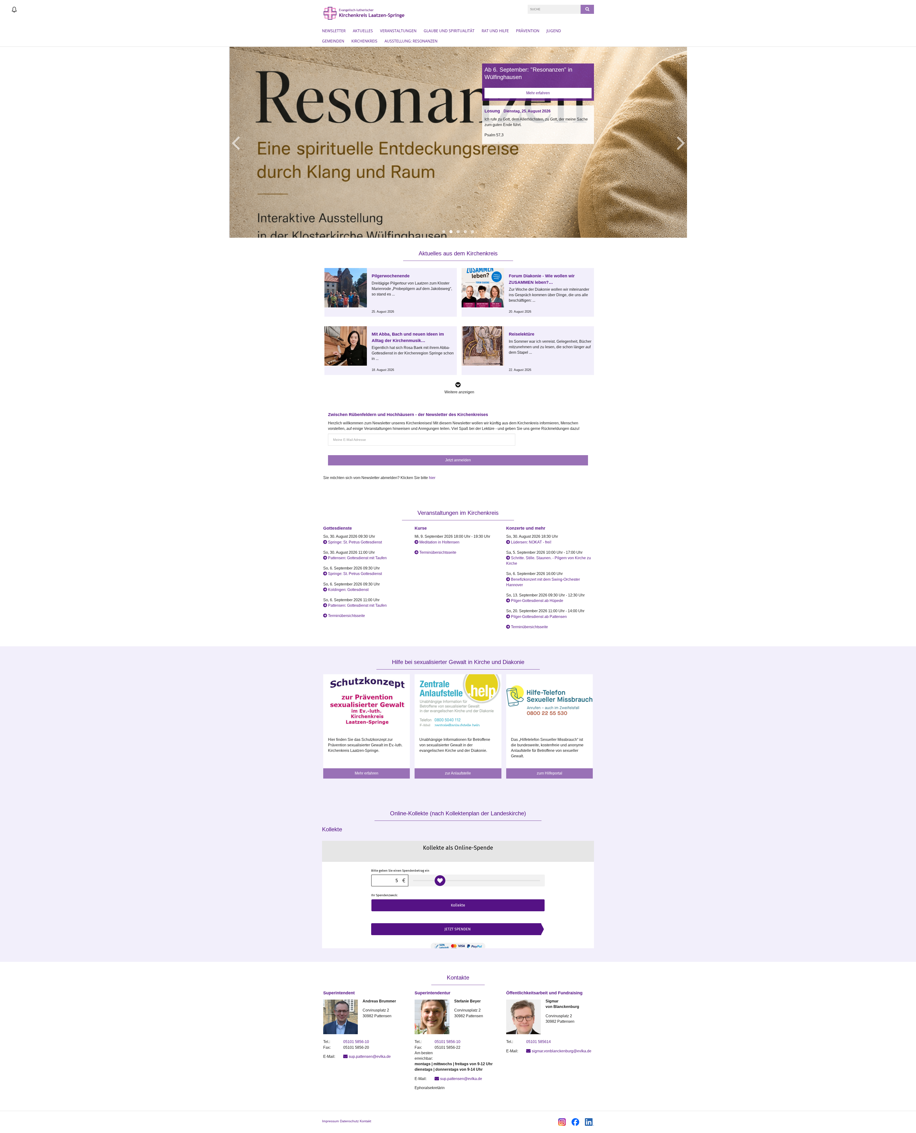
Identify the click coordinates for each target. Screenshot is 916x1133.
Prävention (527, 30)
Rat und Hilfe (495, 30)
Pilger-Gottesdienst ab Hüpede (537, 601)
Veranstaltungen (398, 30)
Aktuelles (363, 30)
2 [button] (450, 231)
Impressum (330, 1121)
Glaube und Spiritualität (449, 30)
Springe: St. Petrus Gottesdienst (355, 542)
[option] (458, 142)
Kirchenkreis (364, 41)
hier (432, 478)
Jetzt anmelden (458, 460)
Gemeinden (333, 41)
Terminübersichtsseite (346, 616)
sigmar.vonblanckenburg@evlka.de (561, 1051)
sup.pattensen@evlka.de (370, 1056)
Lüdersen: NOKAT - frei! (531, 542)
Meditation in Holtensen (439, 542)
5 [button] (472, 231)
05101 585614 (538, 1042)
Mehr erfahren (538, 93)
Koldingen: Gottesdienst (348, 590)
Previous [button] (235, 142)
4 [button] (465, 231)
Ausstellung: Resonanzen (411, 41)
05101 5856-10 (356, 1042)
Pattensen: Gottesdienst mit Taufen (357, 558)
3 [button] (458, 231)
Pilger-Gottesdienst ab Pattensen (539, 617)
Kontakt (365, 1121)
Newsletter (334, 30)
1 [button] (443, 231)
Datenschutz (349, 1121)
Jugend (553, 30)
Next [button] (681, 142)
